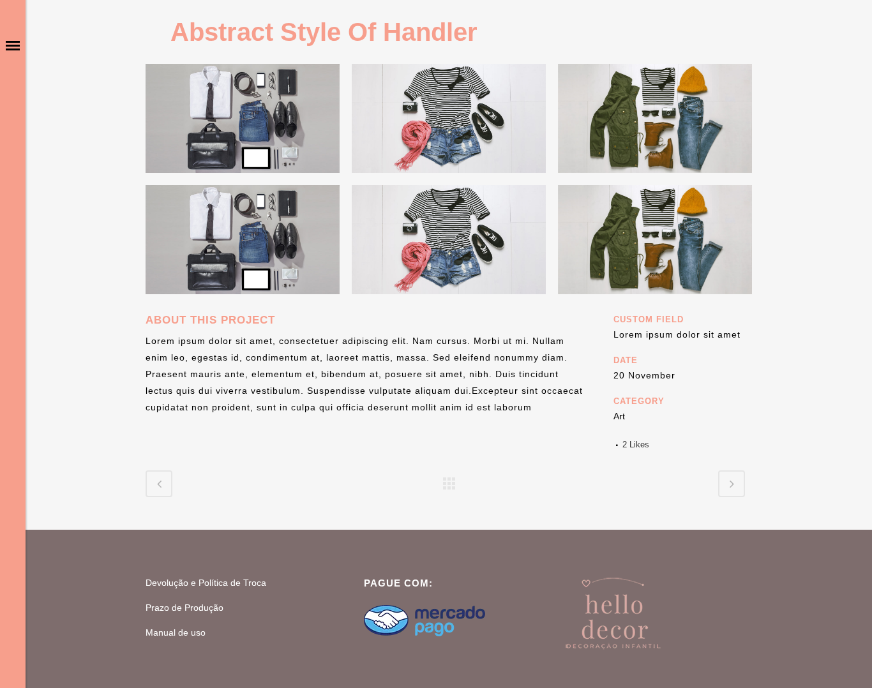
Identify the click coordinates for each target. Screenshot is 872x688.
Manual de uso (176, 632)
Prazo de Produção (184, 607)
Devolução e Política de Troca (206, 583)
